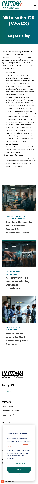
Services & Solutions (10, 411)
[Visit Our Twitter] (8, 385)
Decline (19, 475)
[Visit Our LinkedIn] (3, 385)
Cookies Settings (19, 463)
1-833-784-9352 (8, 392)
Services (6, 402)
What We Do (7, 407)
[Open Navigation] (35, 5)
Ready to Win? (8, 415)
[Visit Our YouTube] (13, 385)
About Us (7, 423)
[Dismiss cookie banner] (30, 429)
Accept (19, 469)
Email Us (5, 395)
